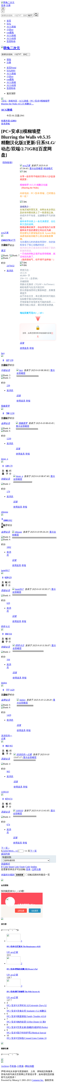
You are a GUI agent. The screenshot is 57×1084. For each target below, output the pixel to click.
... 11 (15, 851)
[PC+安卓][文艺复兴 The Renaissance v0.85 (24, 946)
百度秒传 (11, 41)
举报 (31, 348)
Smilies (34, 867)
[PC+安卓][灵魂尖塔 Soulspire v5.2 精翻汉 (26, 1011)
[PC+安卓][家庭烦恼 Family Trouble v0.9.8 (26, 1016)
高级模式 (5, 864)
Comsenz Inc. (38, 1080)
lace (3, 353)
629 (6, 577)
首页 (9, 21)
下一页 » (5, 848)
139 (7, 466)
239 (11, 360)
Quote (22, 867)
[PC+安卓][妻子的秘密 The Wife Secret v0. (23, 992)
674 (10, 799)
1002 (10, 520)
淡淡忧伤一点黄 (24, 754)
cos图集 (10, 32)
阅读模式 (48, 168)
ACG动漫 (11, 38)
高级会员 (5, 590)
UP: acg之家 (12, 952)
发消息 (10, 270)
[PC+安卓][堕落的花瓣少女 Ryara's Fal (22, 969)
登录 (3, 5)
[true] (36, 15)
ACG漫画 (11, 26)
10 (12, 851)
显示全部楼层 (36, 168)
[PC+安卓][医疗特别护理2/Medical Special (26, 1033)
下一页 (33, 851)
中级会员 (5, 370)
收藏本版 (8, 121)
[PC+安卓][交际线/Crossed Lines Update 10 (26, 1038)
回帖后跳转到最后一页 (39, 874)
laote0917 (5, 570)
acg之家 (5, 232)
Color (5, 867)
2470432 (10, 266)
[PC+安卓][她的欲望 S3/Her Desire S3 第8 (26, 1022)
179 (10, 466)
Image (11, 867)
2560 (3, 240)
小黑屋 (20, 1066)
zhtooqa (4, 512)
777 (7, 690)
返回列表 (5, 854)
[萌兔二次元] (7, 2)
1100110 (5, 792)
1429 (12, 690)
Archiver (5, 1066)
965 (11, 746)
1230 (12, 413)
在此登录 (34, 911)
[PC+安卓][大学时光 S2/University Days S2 (27, 1005)
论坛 (9, 24)
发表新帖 (5, 123)
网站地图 (29, 1066)
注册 (8, 5)
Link (17, 867)
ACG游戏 (11, 35)
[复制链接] (7, 162)
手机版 (13, 1066)
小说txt (10, 29)
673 (7, 799)
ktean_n (4, 459)
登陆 (9, 59)
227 (7, 360)
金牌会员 (5, 423)
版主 (3, 250)
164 (6, 634)
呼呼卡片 (5, 626)
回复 (22, 343)
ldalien (4, 683)
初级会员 (5, 479)
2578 (8, 240)
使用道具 (24, 348)
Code (27, 867)
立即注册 (36, 869)
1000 (5, 520)
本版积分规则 (7, 874)
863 (7, 746)
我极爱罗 (5, 406)
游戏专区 (12, 101)
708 (7, 413)
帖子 (30, 15)
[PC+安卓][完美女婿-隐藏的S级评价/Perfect (27, 1027)
